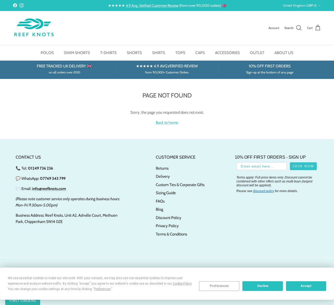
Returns (162, 168)
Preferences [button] (102, 289)
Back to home (167, 122)
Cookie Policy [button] (182, 283)
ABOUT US (284, 52)
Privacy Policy (167, 225)
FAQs (160, 201)
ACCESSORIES (227, 52)
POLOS (47, 52)
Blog (159, 209)
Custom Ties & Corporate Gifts (180, 184)
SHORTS (134, 52)
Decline (262, 286)
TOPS (180, 52)
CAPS (200, 52)
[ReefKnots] (34, 28)
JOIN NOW (303, 166)
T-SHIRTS (108, 52)
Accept (306, 286)
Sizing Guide (166, 193)
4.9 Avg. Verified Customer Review (152, 5)
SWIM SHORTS (77, 52)
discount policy (263, 191)
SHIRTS (158, 52)
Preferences (219, 286)
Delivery (163, 176)
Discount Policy (168, 217)
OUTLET (257, 52)
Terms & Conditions (171, 234)
